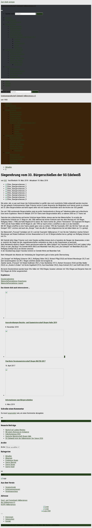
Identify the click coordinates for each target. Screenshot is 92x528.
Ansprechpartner (16, 26)
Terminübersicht (15, 22)
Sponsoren (18, 48)
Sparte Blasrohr (10, 462)
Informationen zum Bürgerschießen (19, 400)
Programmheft (19, 43)
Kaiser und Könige (16, 60)
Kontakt (8, 83)
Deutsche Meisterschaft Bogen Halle (18, 436)
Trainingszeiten (15, 31)
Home (7, 81)
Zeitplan (17, 41)
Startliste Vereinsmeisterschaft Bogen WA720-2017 (25, 361)
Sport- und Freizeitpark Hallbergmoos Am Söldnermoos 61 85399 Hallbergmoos (14, 502)
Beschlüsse (14, 75)
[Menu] (2, 10)
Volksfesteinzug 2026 (13, 434)
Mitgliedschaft (15, 69)
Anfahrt (7, 86)
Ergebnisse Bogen (16, 35)
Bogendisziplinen (16, 28)
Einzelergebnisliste (7, 279)
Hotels (16, 45)
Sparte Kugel (9, 467)
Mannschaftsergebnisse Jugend (12, 283)
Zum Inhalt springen (8, 2)
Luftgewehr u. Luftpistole (14, 50)
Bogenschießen (10, 24)
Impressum (9, 517)
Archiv (3, 447)
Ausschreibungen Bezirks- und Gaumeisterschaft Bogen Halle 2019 (31, 322)
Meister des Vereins (17, 58)
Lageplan (17, 39)
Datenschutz (9, 519)
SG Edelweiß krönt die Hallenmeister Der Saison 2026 (24, 438)
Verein (7, 67)
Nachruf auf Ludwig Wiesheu (15, 430)
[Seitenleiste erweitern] (2, 417)
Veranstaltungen (15, 33)
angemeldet (12, 413)
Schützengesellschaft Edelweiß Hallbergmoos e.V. (18, 6)
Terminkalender (10, 20)
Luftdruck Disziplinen (17, 54)
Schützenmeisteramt (17, 71)
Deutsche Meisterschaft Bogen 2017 (23, 37)
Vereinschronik (15, 77)
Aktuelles (8, 18)
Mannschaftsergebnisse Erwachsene (13, 281)
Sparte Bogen (10, 464)
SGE (5, 180)
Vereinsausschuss (16, 73)
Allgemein (8, 458)
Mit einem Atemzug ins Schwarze (17, 432)
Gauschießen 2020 (16, 62)
